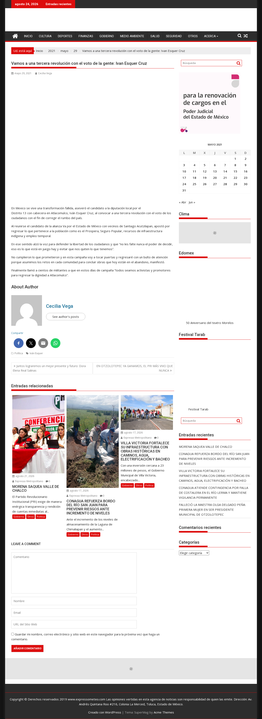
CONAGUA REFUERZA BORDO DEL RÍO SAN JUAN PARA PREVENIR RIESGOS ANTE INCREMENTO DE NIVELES (214, 459)
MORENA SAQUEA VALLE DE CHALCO (205, 447)
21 (225, 178)
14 (225, 171)
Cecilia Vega (45, 73)
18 (194, 178)
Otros (193, 36)
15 (235, 171)
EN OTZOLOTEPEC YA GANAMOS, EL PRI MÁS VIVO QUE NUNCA (134, 368)
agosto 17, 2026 (78, 490)
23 (245, 178)
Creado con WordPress (104, 712)
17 (184, 178)
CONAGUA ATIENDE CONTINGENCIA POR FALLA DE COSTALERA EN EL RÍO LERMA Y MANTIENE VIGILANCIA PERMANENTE (213, 492)
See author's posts (65, 317)
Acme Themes (164, 712)
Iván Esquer (36, 353)
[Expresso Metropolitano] (15, 35)
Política (19, 353)
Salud (155, 36)
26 (205, 184)
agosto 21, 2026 (24, 476)
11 (194, 171)
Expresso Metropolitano (29, 481)
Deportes (65, 36)
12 (205, 171)
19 (205, 178)
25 (194, 184)
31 (184, 190)
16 (245, 171)
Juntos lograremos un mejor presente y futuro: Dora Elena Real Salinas (49, 368)
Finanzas (86, 36)
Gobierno (106, 36)
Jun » (192, 202)
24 (184, 184)
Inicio (28, 36)
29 (235, 184)
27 (215, 184)
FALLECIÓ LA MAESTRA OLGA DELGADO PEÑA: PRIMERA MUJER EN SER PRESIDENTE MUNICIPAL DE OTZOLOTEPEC (212, 509)
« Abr (182, 202)
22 (235, 178)
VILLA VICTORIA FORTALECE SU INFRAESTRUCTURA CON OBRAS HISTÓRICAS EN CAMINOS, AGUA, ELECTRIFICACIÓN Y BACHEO (214, 476)
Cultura (45, 36)
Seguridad (174, 36)
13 (215, 171)
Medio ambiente (132, 36)
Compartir (17, 333)
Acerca (210, 36)
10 (184, 171)
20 (215, 178)
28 (225, 184)
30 (245, 184)
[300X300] (209, 132)
